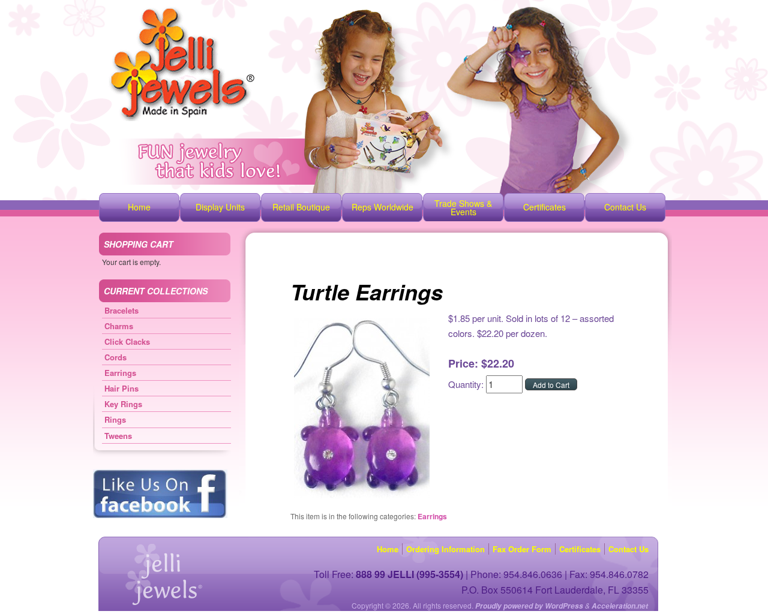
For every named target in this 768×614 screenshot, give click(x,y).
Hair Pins (121, 388)
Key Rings (123, 404)
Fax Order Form (522, 549)
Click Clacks (127, 341)
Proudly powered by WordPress (529, 606)
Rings (115, 419)
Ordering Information (445, 549)
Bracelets (121, 310)
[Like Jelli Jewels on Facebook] (160, 515)
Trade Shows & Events (463, 207)
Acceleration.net (620, 606)
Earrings (432, 516)
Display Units (220, 207)
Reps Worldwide (382, 207)
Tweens (118, 435)
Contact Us (625, 207)
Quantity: (467, 384)
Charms (118, 326)
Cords (115, 357)
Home (139, 207)
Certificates (544, 207)
